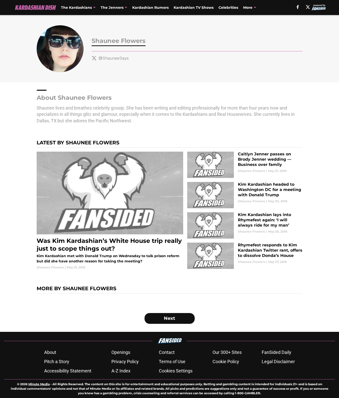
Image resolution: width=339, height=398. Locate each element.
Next (169, 318)
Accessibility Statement (67, 370)
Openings (120, 352)
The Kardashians (76, 7)
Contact (167, 352)
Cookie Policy (226, 361)
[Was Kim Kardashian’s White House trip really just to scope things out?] (110, 211)
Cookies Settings (175, 370)
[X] (308, 7)
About (50, 352)
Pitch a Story (56, 361)
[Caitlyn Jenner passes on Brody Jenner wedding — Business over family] (244, 165)
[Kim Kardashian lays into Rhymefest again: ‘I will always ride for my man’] (244, 225)
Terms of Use (172, 361)
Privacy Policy (125, 361)
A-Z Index (120, 370)
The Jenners (112, 7)
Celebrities (228, 7)
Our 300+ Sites (227, 352)
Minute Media (39, 384)
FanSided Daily (276, 352)
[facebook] (298, 7)
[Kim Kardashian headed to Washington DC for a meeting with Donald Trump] (244, 195)
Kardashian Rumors (150, 7)
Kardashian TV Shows (194, 7)
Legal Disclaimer (278, 361)
